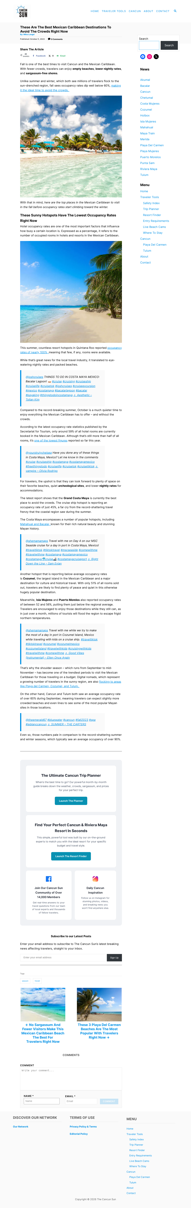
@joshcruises (34, 377)
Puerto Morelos (150, 157)
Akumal (145, 80)
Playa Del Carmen (152, 145)
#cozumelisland (36, 648)
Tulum (144, 175)
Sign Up (114, 957)
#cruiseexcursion (84, 386)
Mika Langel (29, 34)
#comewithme (88, 550)
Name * (29, 1095)
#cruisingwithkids (79, 648)
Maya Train (147, 133)
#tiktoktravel (51, 550)
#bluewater (54, 720)
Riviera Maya (148, 169)
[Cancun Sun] (37, 11)
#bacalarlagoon (65, 390)
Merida (144, 139)
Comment (27, 1065)
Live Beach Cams (154, 227)
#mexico (31, 390)
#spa (92, 720)
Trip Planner (151, 209)
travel (37, 981)
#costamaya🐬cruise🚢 (41, 559)
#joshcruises (63, 386)
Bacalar (145, 86)
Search (143, 38)
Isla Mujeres (148, 121)
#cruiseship (83, 381)
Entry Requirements (156, 221)
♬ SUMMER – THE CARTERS (67, 724)
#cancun (69, 720)
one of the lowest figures (50, 440)
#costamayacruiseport (72, 559)
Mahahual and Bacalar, (35, 524)
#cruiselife (33, 386)
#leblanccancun (36, 724)
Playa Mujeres (149, 151)
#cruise (57, 381)
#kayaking (32, 395)
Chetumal (146, 97)
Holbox (145, 115)
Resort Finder (152, 215)
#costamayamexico (82, 461)
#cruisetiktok (86, 466)
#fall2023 (82, 720)
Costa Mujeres (149, 103)
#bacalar (81, 390)
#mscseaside (69, 550)
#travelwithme (35, 554)
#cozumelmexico (68, 644)
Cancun (145, 91)
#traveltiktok (34, 550)
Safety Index (151, 203)
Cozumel (146, 109)
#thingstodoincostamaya (56, 395)
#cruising (69, 381)
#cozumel (49, 644)
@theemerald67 (36, 720)
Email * (70, 1096)
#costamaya (46, 390)
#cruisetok (47, 386)
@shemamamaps (37, 541)
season (25, 981)
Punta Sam (147, 163)
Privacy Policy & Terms (83, 1126)
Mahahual (146, 127)
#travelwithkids (57, 648)
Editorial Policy (79, 1133)
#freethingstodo (36, 466)
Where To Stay (152, 232)
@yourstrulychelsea (39, 452)
